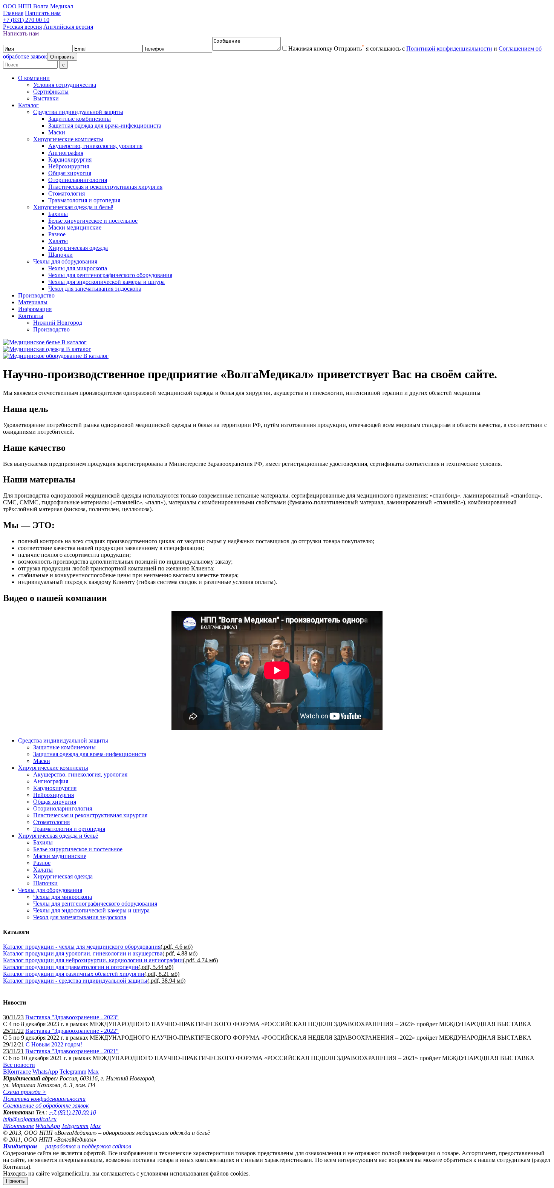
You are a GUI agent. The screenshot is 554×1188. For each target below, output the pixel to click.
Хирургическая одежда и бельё (73, 207)
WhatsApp (45, 1071)
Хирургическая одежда (78, 248)
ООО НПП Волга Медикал (38, 6)
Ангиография (65, 152)
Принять (15, 1181)
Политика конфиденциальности (44, 1099)
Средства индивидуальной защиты (78, 112)
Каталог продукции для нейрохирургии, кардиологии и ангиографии (93, 960)
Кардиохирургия (70, 159)
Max (93, 1071)
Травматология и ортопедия (84, 200)
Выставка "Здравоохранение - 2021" (72, 1051)
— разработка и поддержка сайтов (67, 1146)
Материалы (32, 302)
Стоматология (66, 193)
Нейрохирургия (68, 166)
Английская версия (68, 26)
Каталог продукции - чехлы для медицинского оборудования (82, 946)
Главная (13, 13)
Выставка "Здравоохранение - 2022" (72, 1031)
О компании (34, 78)
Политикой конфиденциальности (449, 48)
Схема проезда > (24, 1092)
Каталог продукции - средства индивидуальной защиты (75, 980)
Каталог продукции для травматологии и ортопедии (70, 967)
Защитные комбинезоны (79, 119)
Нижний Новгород (57, 322)
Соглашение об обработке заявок (46, 1105)
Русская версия (22, 26)
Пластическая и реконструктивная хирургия (105, 186)
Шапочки (60, 254)
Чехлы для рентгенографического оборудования (110, 275)
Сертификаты (51, 91)
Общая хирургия (69, 173)
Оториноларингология (77, 180)
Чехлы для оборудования (65, 261)
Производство (36, 295)
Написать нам (43, 13)
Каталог (28, 105)
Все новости (19, 1065)
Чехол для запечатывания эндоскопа (94, 288)
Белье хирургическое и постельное (93, 220)
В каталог (74, 342)
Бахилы (58, 214)
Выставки (46, 98)
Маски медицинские (74, 227)
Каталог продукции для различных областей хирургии (73, 974)
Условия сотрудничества (64, 85)
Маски (56, 132)
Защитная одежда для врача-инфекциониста (104, 125)
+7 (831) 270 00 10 (26, 20)
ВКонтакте (17, 1071)
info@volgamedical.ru (30, 1119)
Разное (57, 234)
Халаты (58, 241)
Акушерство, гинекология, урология (95, 146)
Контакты (30, 316)
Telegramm (73, 1071)
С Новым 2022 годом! (54, 1044)
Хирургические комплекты (68, 139)
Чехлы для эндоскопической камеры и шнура (106, 282)
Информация (35, 309)
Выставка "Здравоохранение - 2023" (72, 1017)
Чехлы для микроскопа (77, 268)
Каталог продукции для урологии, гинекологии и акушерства (82, 953)
